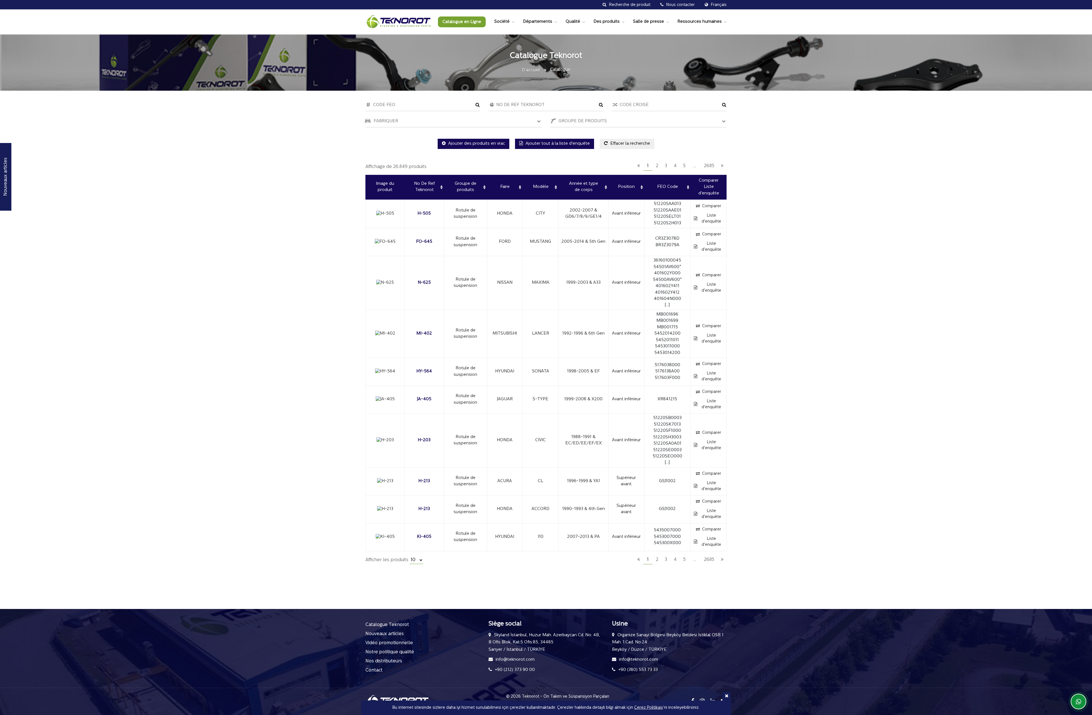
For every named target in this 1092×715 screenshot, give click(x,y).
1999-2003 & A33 (583, 283)
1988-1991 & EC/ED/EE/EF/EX (583, 440)
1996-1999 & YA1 (583, 481)
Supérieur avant (626, 481)
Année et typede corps (583, 187)
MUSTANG (540, 242)
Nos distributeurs (383, 661)
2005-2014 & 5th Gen (583, 242)
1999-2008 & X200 (583, 399)
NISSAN (504, 283)
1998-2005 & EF (583, 371)
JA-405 (424, 399)
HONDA (504, 214)
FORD (505, 242)
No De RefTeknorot (424, 187)
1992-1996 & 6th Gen (583, 333)
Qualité (573, 22)
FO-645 (424, 242)
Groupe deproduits (465, 187)
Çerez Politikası (648, 708)
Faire (505, 187)
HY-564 (424, 371)
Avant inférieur (626, 214)
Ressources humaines (699, 22)
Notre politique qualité (389, 652)
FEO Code (667, 187)
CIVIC (540, 440)
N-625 (424, 283)
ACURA (504, 481)
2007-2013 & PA (583, 537)
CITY (540, 214)
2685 (709, 166)
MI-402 (424, 333)
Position (626, 187)
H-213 (424, 481)
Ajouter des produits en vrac (476, 144)
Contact (373, 670)
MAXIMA (540, 283)
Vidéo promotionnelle (389, 643)
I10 (540, 537)
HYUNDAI (504, 371)
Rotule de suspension (465, 213)
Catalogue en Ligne (461, 22)
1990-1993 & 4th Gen (583, 509)
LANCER (540, 333)
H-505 (424, 214)
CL (540, 481)
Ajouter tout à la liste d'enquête (557, 144)
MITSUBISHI (505, 333)
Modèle (541, 187)
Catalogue (560, 70)
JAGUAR (505, 399)
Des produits (606, 22)
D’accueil (531, 70)
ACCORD (540, 509)
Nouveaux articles (384, 634)
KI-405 (424, 537)
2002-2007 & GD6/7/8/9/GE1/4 (583, 213)
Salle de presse (648, 22)
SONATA (540, 371)
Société (502, 22)
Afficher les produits (387, 560)
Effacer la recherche (629, 144)
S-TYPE (540, 399)
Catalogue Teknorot (387, 625)
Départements (537, 22)
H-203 (424, 440)
